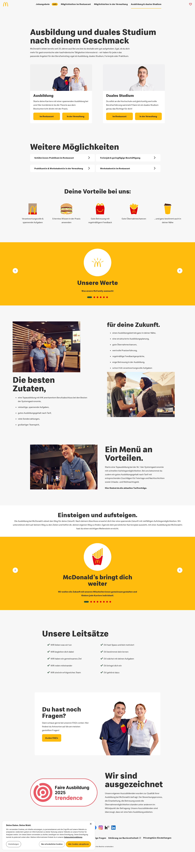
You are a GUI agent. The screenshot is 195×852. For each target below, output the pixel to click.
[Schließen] (91, 824)
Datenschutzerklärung (73, 837)
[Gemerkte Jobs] (190, 4)
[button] (89, 297)
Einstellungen (13, 844)
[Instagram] (101, 827)
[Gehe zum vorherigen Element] (15, 270)
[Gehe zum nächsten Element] (179, 270)
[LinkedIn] (113, 827)
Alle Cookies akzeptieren (78, 844)
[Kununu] (107, 827)
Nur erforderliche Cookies (52, 844)
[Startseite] (6, 4)
